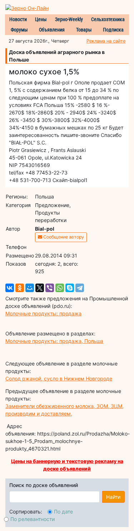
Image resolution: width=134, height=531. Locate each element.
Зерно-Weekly (69, 19)
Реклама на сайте (105, 41)
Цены (41, 19)
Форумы (19, 30)
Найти (113, 497)
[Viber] (49, 288)
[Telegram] (79, 288)
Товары (84, 30)
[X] (39, 288)
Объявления (52, 30)
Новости (18, 19)
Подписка (113, 30)
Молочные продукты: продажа (43, 313)
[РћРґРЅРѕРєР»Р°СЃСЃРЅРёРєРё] (19, 288)
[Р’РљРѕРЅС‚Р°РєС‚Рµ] (9, 288)
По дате (63, 511)
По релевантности (32, 519)
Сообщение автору (63, 237)
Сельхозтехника (108, 19)
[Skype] (69, 288)
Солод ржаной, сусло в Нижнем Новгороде (58, 378)
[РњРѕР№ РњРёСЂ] (29, 288)
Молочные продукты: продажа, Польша (54, 341)
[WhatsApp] (59, 288)
